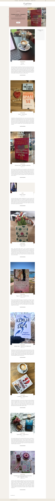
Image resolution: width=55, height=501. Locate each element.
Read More (18, 21)
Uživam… (22, 63)
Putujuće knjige (22, 244)
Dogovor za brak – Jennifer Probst (22, 295)
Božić (18, 12)
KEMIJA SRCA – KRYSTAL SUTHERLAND (22, 346)
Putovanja (16, 0)
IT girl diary (27, 4)
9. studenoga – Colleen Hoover (22, 396)
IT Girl (24, 64)
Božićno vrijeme (18, 15)
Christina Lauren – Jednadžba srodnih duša (22, 165)
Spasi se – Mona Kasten (22, 114)
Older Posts (13, 495)
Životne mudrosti (27, 0)
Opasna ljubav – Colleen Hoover (23, 434)
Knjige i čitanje (21, 0)
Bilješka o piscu (33, 0)
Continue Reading (22, 126)
